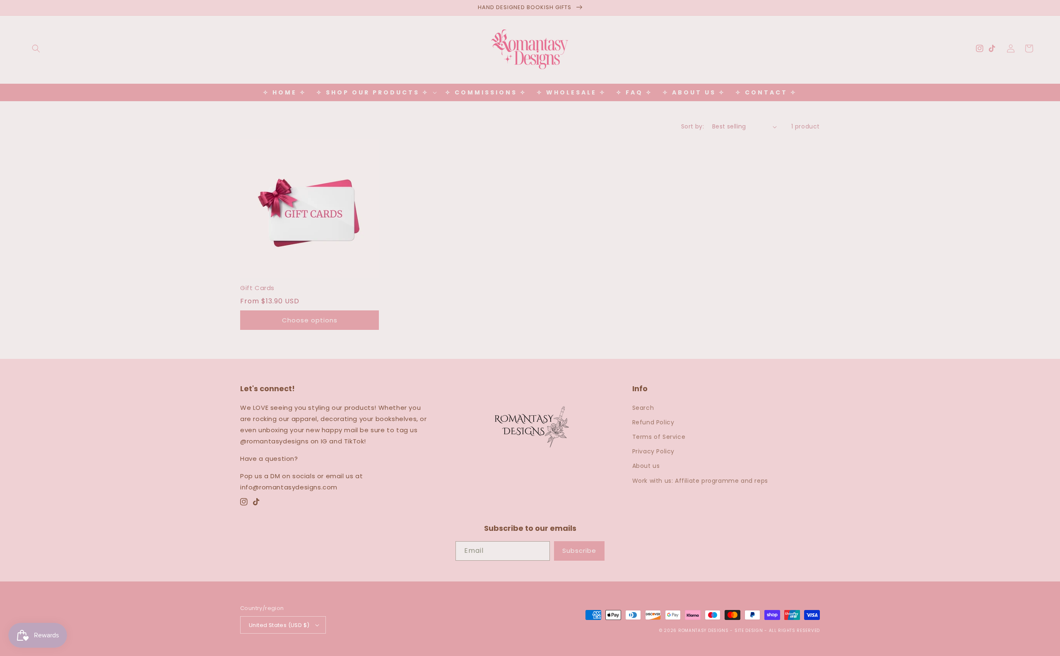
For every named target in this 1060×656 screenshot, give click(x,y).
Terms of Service (659, 437)
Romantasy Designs (704, 630)
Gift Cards (257, 287)
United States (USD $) (279, 625)
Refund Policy (653, 422)
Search (643, 408)
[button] (36, 48)
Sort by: (692, 126)
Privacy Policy (653, 451)
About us (646, 466)
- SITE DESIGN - (749, 630)
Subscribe (579, 550)
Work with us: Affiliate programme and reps (700, 481)
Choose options (309, 320)
